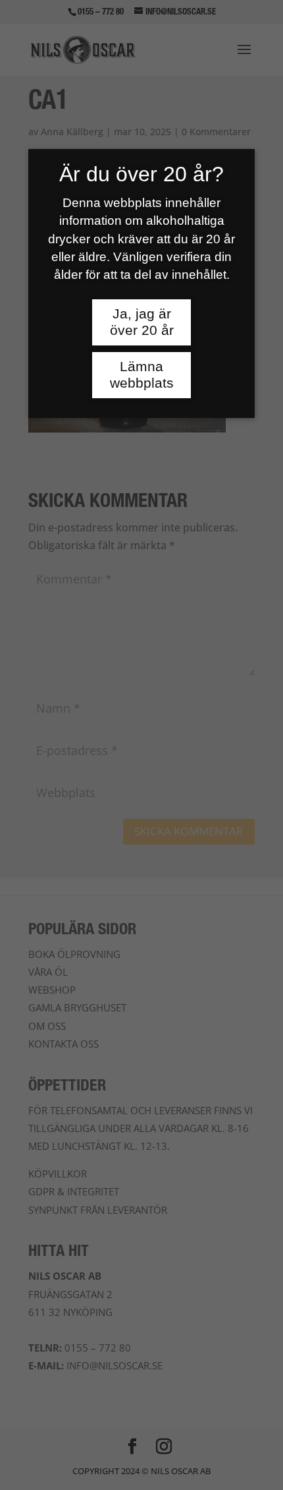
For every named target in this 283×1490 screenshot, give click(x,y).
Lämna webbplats (142, 375)
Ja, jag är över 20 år (142, 322)
